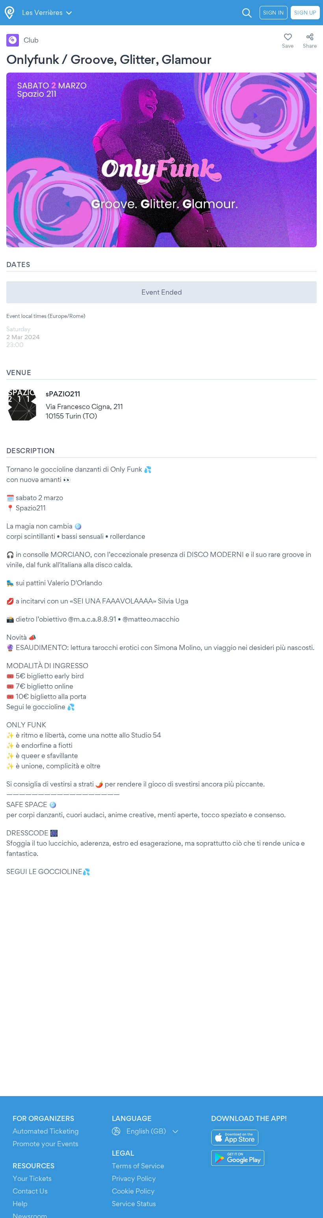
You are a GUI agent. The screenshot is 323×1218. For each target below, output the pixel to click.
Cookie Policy (133, 1191)
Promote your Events (45, 1144)
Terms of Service (138, 1166)
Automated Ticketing (46, 1131)
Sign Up (305, 12)
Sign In (273, 12)
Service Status (134, 1203)
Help (20, 1203)
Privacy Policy (134, 1178)
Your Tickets (32, 1178)
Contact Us (30, 1191)
